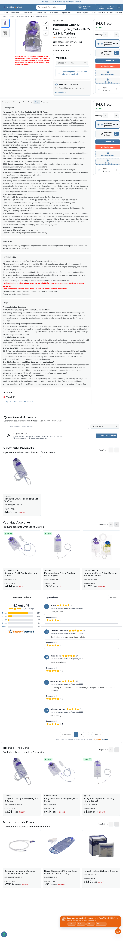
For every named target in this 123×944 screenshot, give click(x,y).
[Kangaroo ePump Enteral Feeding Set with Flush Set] (101, 546)
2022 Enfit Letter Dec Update (21, 401)
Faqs (36, 102)
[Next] (46, 36)
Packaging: (61, 58)
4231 (90, 734)
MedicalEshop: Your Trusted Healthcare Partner (61, 2)
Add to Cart (109, 61)
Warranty (16, 102)
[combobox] (72, 63)
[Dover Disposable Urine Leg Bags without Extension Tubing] (61, 845)
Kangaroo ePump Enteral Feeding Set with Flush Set (100, 574)
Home (4, 16)
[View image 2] (5, 33)
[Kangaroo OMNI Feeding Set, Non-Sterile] (22, 546)
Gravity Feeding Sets (40, 16)
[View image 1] (5, 23)
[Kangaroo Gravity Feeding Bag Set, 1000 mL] (22, 471)
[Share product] (45, 27)
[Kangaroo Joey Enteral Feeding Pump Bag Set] (61, 546)
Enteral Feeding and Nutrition (19, 16)
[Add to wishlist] (45, 32)
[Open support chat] (118, 931)
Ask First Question (108, 436)
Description (6, 102)
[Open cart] (119, 7)
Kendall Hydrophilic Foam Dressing (101, 871)
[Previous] (19, 36)
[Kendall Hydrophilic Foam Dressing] (101, 845)
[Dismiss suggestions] (118, 918)
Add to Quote (109, 66)
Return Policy (27, 102)
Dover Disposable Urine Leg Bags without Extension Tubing (60, 872)
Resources (45, 102)
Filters (115, 597)
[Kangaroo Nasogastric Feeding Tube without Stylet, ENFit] (22, 845)
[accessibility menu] (4, 934)
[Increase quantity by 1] (116, 34)
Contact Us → (60, 92)
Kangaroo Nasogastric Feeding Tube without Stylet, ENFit (19, 872)
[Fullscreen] (45, 23)
